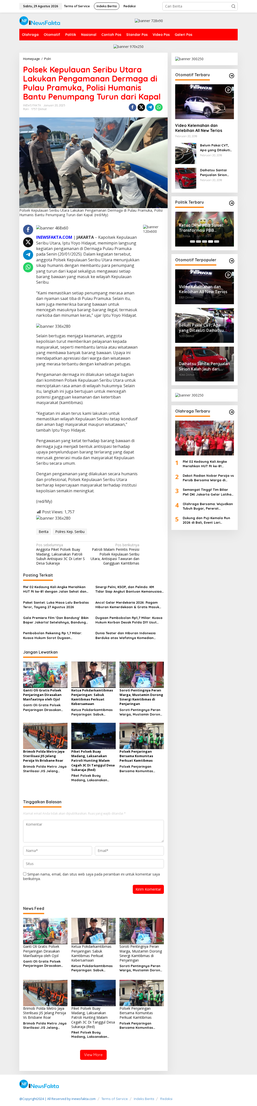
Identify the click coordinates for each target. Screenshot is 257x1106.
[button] (233, 6)
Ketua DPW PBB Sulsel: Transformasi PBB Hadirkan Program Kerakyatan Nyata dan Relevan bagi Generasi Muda (201, 228)
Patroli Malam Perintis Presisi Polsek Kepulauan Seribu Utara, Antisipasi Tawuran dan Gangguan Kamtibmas (115, 554)
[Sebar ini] (132, 107)
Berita (43, 531)
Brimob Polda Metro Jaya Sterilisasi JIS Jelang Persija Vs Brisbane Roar (45, 768)
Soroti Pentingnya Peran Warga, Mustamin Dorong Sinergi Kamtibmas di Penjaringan (140, 712)
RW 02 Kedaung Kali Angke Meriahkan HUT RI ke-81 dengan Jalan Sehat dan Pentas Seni (54, 589)
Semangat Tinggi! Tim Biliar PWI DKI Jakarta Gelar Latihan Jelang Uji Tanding (208, 492)
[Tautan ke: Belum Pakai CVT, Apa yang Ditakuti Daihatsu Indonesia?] (185, 153)
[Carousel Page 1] (192, 241)
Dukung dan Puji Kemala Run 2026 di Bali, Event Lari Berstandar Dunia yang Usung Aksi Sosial (208, 520)
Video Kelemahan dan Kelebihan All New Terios (198, 128)
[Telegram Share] (150, 107)
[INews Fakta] (39, 20)
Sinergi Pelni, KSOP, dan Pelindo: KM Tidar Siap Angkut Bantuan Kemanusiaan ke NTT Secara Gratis (129, 589)
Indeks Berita (144, 1099)
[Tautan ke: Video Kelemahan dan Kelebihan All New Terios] (204, 101)
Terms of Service (114, 1099)
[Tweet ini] (141, 107)
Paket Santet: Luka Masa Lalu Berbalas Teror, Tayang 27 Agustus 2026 (56, 604)
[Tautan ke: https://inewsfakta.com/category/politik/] (232, 203)
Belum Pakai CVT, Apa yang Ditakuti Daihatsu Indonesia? (217, 147)
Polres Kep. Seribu (70, 531)
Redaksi (166, 1099)
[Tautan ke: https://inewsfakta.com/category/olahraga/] (232, 412)
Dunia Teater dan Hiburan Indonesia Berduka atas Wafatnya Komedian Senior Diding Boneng (125, 635)
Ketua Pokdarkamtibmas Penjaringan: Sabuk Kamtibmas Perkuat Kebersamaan (92, 712)
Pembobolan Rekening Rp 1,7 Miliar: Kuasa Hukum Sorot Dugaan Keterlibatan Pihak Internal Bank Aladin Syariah (56, 635)
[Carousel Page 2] (198, 241)
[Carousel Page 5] (216, 241)
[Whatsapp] (159, 107)
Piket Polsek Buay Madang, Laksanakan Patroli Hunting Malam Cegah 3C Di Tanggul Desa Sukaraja (93, 777)
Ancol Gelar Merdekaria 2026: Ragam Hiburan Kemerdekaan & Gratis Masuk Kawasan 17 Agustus (127, 604)
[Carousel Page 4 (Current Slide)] (210, 241)
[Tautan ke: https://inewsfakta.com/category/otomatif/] (232, 76)
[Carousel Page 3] (204, 241)
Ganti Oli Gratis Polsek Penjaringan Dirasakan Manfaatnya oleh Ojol (42, 707)
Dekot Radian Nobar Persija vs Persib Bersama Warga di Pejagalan (208, 477)
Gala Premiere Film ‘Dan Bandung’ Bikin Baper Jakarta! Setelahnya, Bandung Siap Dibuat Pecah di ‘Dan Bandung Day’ (57, 620)
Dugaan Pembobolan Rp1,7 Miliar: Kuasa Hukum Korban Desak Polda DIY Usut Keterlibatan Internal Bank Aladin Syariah (128, 620)
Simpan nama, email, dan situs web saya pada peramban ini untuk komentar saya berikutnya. (91, 876)
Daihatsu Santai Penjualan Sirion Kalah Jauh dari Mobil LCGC (213, 172)
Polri (26, 109)
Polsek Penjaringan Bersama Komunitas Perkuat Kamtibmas (136, 768)
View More (93, 1054)
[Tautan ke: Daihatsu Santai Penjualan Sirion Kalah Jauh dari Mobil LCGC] (185, 178)
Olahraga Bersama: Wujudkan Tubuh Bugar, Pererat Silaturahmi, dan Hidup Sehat (208, 506)
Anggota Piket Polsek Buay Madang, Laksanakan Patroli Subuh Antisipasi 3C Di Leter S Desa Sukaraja (60, 554)
